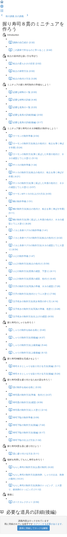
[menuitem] (2, 7)
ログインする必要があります (48, 523)
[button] (2, 2)
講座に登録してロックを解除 (33, 528)
